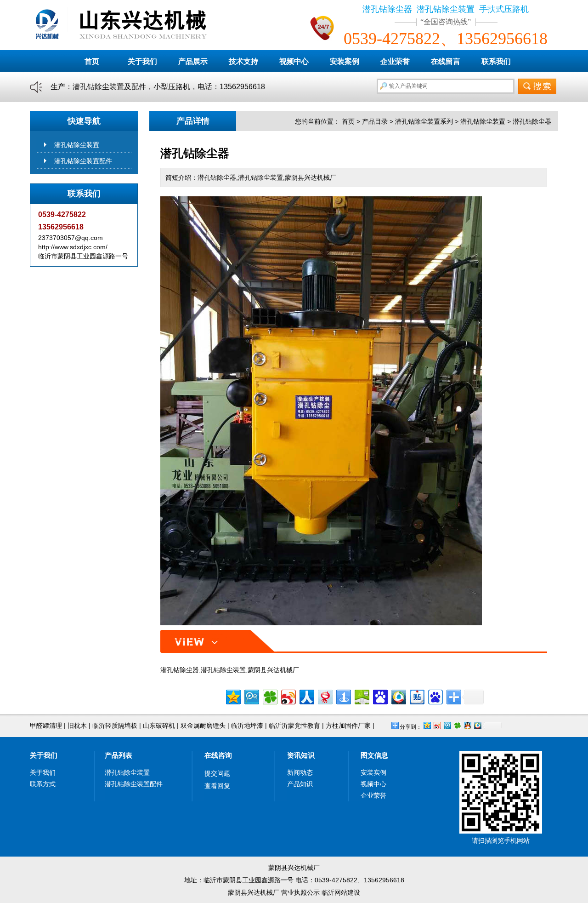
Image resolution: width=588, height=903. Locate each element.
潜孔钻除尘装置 (76, 145)
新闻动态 (300, 772)
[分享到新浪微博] (287, 695)
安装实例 (373, 772)
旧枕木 (77, 725)
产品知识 (300, 784)
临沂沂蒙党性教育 (294, 725)
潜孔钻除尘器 (532, 121)
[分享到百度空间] (361, 695)
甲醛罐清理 (46, 725)
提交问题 (217, 773)
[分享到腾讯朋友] (269, 695)
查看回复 (217, 785)
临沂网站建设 (341, 892)
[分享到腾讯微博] (251, 695)
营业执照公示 (300, 892)
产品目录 (375, 121)
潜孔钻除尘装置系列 (424, 121)
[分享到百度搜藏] (379, 695)
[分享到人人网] (306, 695)
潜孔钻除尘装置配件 (83, 161)
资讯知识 (301, 755)
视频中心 (294, 61)
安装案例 (344, 61)
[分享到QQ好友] (467, 725)
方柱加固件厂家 (348, 725)
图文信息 (374, 755)
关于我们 (142, 61)
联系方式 (43, 784)
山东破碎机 (159, 725)
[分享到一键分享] (342, 695)
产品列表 (118, 755)
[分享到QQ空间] (232, 695)
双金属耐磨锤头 (203, 725)
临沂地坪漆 (247, 725)
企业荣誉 (395, 61)
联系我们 (496, 61)
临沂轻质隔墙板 (114, 725)
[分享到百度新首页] (434, 695)
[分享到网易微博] (324, 695)
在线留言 (445, 61)
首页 (92, 61)
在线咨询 (218, 755)
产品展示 (193, 61)
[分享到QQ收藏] (398, 695)
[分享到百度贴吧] (416, 695)
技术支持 (243, 61)
